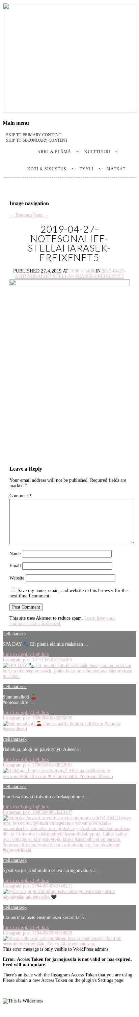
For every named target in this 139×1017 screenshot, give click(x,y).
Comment (20, 495)
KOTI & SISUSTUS (46, 169)
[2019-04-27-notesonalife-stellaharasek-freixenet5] (69, 369)
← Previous (20, 215)
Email (15, 565)
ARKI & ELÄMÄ (54, 151)
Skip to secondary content (36, 140)
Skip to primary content (33, 135)
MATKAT (116, 169)
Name (15, 553)
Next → (41, 215)
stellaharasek (15, 633)
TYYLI (86, 169)
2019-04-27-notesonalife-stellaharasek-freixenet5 (70, 273)
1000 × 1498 (82, 271)
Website (16, 578)
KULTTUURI (97, 151)
